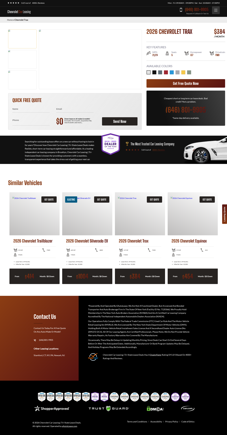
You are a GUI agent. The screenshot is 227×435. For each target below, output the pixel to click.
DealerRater (156, 354)
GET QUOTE (49, 199)
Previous (6, 238)
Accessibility (156, 421)
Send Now (119, 121)
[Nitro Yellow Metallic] (183, 72)
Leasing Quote (224, 214)
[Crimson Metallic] (166, 72)
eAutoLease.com (69, 426)
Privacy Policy (171, 421)
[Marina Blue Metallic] (172, 72)
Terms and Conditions (137, 421)
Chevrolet (19, 12)
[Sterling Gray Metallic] (177, 72)
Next (220, 238)
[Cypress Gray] (160, 72)
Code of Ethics (187, 421)
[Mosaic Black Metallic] (154, 72)
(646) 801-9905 (197, 9)
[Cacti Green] (189, 72)
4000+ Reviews (38, 3)
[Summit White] (149, 72)
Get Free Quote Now (186, 83)
